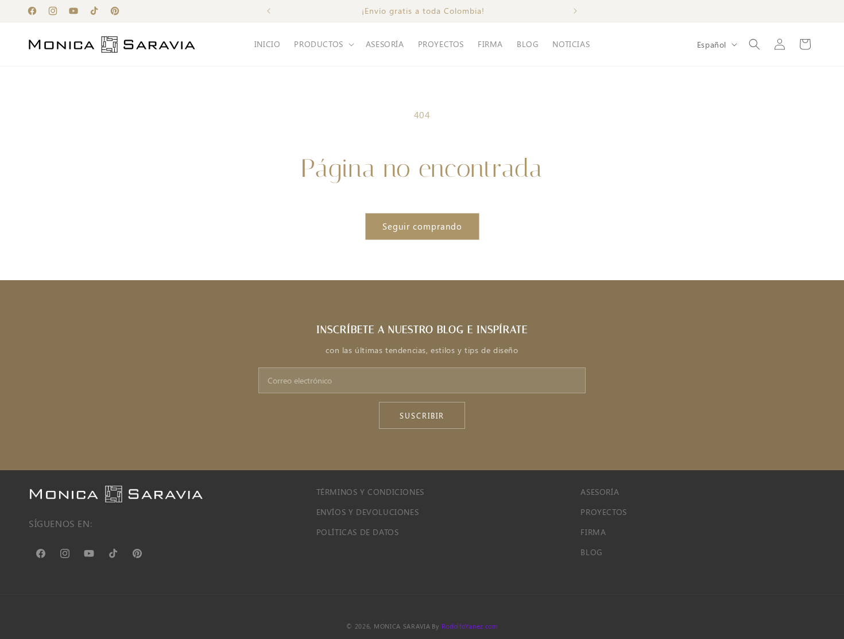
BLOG (591, 552)
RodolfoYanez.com (470, 626)
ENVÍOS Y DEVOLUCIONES (367, 511)
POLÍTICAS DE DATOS (357, 531)
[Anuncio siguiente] (575, 11)
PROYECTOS (603, 511)
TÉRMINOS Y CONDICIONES (370, 491)
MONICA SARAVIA (402, 626)
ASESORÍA (599, 491)
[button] (322, 44)
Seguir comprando (422, 226)
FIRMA (593, 531)
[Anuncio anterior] (268, 11)
